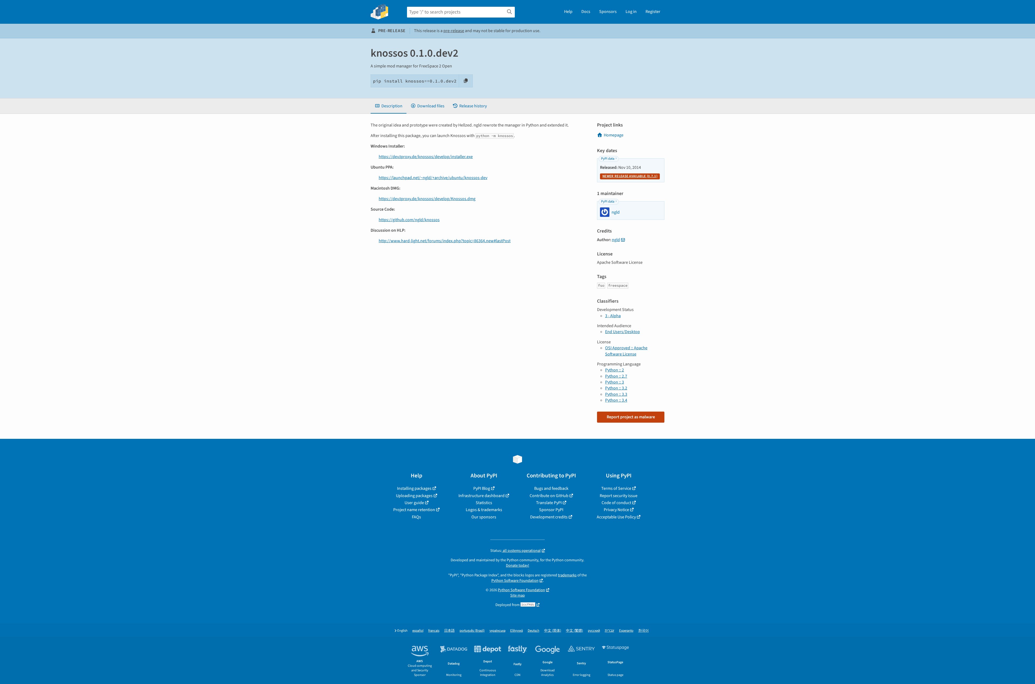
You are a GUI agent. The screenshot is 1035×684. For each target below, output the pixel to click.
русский (594, 630)
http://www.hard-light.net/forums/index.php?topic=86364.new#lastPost (444, 241)
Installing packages (414, 488)
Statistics (484, 503)
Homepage (613, 135)
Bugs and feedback (551, 488)
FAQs (416, 517)
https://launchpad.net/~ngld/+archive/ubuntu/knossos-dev (433, 178)
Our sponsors (483, 517)
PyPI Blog (481, 488)
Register (653, 12)
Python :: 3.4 (616, 400)
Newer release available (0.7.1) (629, 176)
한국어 (643, 630)
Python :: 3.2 (616, 388)
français (433, 630)
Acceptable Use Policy (616, 517)
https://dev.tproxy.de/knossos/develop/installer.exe (426, 157)
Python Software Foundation (515, 580)
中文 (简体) (552, 630)
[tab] (388, 106)
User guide (414, 503)
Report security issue (618, 496)
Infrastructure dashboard (481, 496)
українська (497, 630)
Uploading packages (414, 496)
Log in (631, 12)
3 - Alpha (613, 316)
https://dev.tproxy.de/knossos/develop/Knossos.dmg (427, 199)
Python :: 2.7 (616, 376)
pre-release (453, 31)
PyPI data (607, 158)
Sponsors (608, 12)
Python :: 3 (614, 382)
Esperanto (626, 630)
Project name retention (414, 510)
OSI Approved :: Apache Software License (626, 351)
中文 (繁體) (574, 630)
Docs (585, 12)
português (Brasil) (472, 630)
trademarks (567, 575)
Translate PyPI (549, 503)
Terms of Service (616, 488)
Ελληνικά (516, 630)
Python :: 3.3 (616, 394)
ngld (616, 240)
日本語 (449, 630)
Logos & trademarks (484, 510)
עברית (609, 630)
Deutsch (533, 630)
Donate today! (517, 565)
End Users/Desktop (622, 332)
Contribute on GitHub (549, 496)
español (417, 630)
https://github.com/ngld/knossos (409, 220)
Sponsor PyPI (551, 510)
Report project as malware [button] (631, 417)
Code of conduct (616, 503)
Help (568, 12)
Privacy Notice (616, 510)
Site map (517, 595)
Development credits (549, 517)
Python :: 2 (614, 370)
